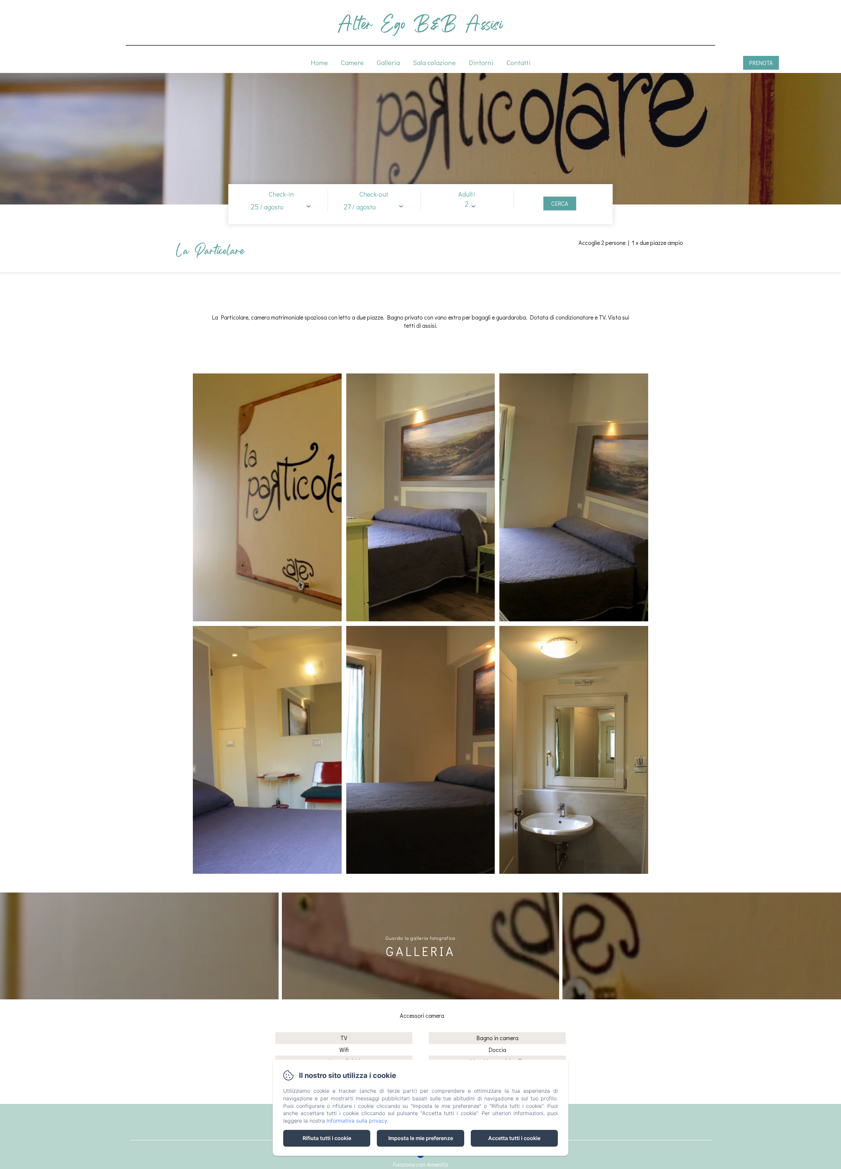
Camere (352, 62)
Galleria (388, 62)
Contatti (519, 62)
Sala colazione (434, 62)
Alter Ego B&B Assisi (420, 23)
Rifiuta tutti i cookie (327, 1138)
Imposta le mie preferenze (420, 1138)
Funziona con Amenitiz (420, 1164)
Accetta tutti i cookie (514, 1138)
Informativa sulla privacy (357, 1120)
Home (319, 62)
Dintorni (481, 62)
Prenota (761, 63)
